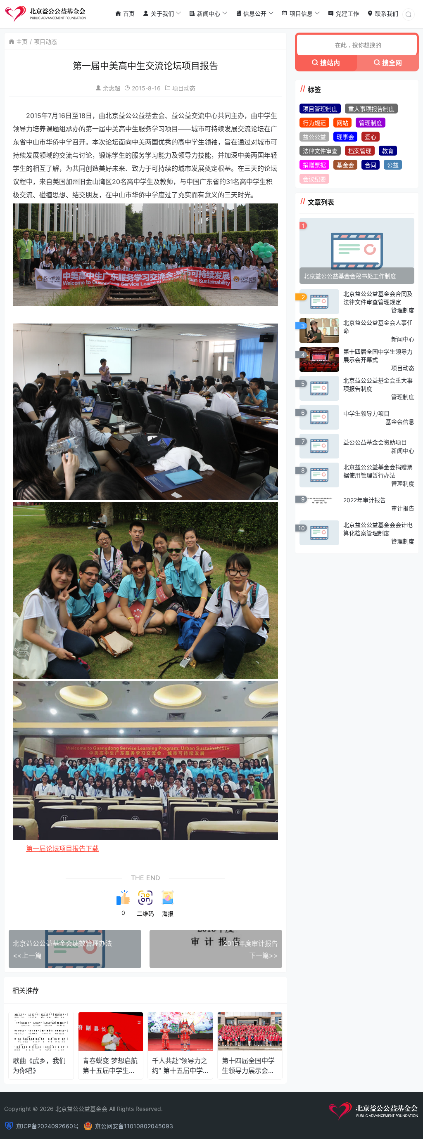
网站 (342, 122)
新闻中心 (402, 339)
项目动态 (45, 41)
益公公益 (314, 136)
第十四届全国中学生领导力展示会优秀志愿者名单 (248, 1065)
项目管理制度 (320, 108)
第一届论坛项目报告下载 (62, 848)
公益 (393, 164)
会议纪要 (314, 178)
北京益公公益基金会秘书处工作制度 (350, 275)
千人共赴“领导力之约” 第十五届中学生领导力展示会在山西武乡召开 (179, 1065)
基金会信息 (399, 421)
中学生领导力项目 (366, 413)
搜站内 (330, 63)
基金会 (345, 164)
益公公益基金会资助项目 (375, 442)
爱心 (370, 136)
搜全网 (392, 63)
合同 (370, 164)
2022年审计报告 (364, 499)
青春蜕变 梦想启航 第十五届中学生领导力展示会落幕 (110, 1065)
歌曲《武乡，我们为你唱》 (39, 1065)
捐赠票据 (314, 164)
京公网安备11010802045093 (134, 1126)
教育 (388, 150)
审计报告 (402, 508)
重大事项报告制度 (371, 108)
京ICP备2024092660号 (47, 1126)
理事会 (345, 136)
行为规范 (314, 122)
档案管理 (359, 150)
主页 (22, 41)
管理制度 (370, 122)
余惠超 (111, 88)
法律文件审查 (320, 150)
